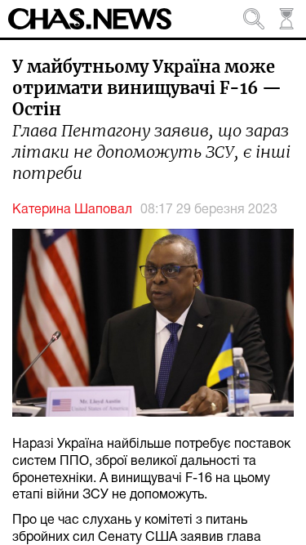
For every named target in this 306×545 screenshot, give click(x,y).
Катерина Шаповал (72, 210)
